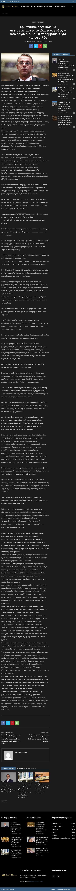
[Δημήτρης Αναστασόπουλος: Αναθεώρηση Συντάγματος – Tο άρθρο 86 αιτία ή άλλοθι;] (8, 777)
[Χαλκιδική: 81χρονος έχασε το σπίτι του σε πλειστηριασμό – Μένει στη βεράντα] (31, 850)
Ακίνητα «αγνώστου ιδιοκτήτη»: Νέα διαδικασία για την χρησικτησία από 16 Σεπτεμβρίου (64, 106)
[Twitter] (73, 1)
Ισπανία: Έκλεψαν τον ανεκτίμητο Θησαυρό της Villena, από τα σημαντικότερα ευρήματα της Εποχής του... (66, 78)
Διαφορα (4, 13)
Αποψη (33, 6)
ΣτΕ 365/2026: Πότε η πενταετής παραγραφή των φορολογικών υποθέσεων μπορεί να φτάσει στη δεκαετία (65, 121)
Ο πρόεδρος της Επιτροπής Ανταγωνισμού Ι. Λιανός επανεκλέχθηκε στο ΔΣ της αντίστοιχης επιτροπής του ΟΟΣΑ (10, 739)
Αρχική (3, 1)
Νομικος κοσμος (60, 6)
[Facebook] (69, 1)
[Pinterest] (40, 46)
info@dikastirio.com (36, 881)
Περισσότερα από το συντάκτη (26, 768)
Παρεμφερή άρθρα (8, 768)
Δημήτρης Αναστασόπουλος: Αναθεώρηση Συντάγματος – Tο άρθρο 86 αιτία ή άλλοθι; (8, 788)
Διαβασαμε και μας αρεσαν (45, 6)
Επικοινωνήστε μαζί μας (13, 1)
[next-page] (6, 801)
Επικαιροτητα (25, 6)
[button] (72, 6)
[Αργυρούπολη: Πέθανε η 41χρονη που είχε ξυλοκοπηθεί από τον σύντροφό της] (31, 839)
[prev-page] (2, 801)
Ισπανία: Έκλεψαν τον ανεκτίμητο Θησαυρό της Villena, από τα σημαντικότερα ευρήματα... (16, 841)
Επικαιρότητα (40, 22)
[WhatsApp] (45, 46)
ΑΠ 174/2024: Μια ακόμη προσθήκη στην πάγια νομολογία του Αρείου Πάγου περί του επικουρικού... (66, 92)
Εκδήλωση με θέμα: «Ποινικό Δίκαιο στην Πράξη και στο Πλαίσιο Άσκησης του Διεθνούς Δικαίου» (38, 738)
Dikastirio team (31, 41)
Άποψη (33, 22)
